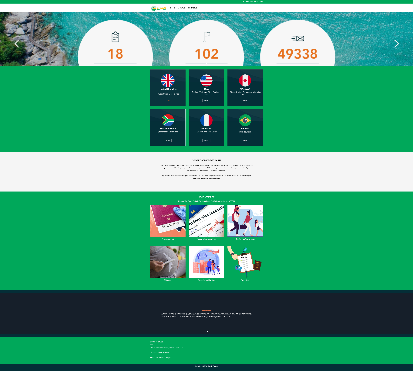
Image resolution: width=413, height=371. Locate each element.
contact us (192, 8)
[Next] (402, 314)
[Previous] (11, 314)
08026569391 (258, 2)
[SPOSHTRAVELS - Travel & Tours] (158, 8)
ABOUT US (181, 8)
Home (172, 8)
